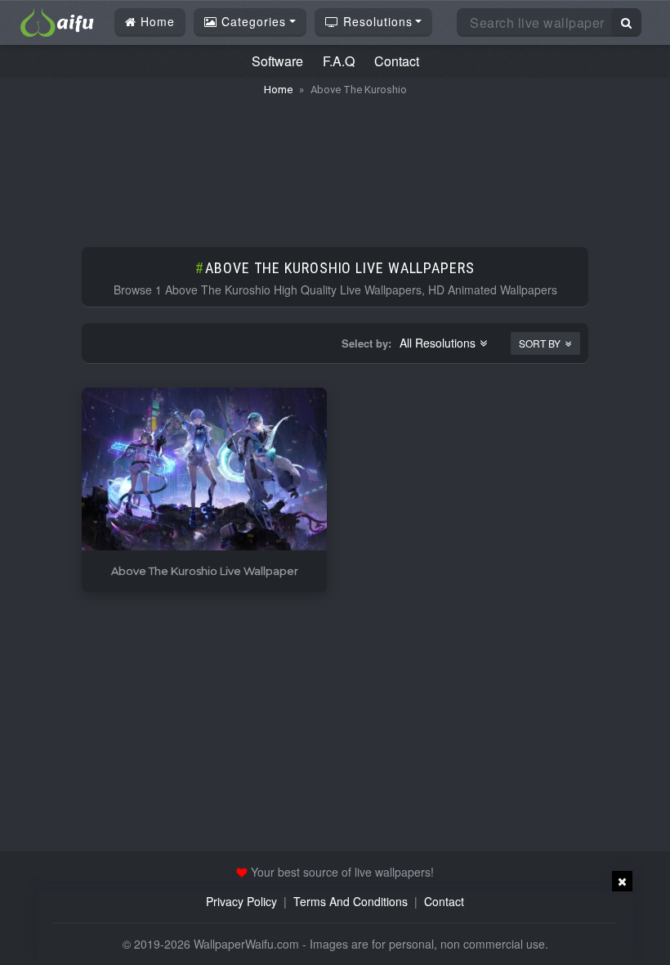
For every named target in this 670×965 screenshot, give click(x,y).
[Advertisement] (335, 163)
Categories (251, 21)
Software (277, 61)
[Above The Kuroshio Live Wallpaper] (204, 470)
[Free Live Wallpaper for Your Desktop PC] (57, 20)
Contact (396, 61)
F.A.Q (339, 61)
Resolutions (376, 21)
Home (155, 21)
